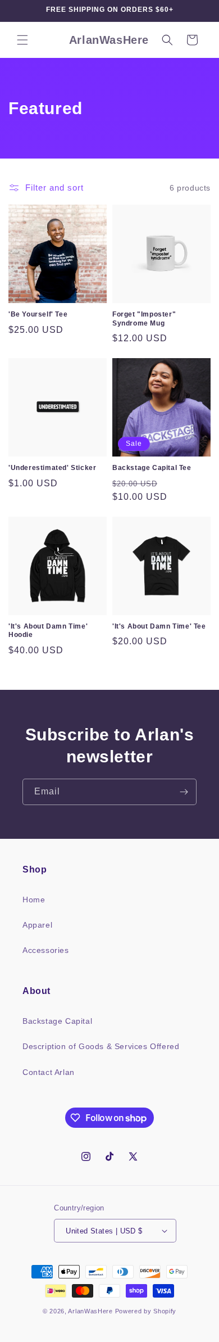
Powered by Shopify (146, 1311)
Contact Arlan (48, 1072)
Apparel (37, 924)
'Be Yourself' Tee (37, 314)
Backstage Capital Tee (151, 468)
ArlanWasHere (90, 1311)
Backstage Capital (57, 1020)
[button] (22, 40)
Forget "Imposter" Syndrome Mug (144, 318)
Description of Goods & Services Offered (100, 1046)
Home (33, 899)
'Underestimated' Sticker (52, 468)
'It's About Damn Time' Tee (159, 626)
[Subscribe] (183, 792)
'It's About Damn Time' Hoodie (48, 630)
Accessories (45, 950)
